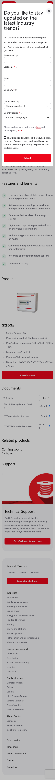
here (38, 127)
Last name (9, 66)
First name (9, 55)
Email (7, 78)
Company (9, 89)
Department (10, 101)
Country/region (12, 112)
